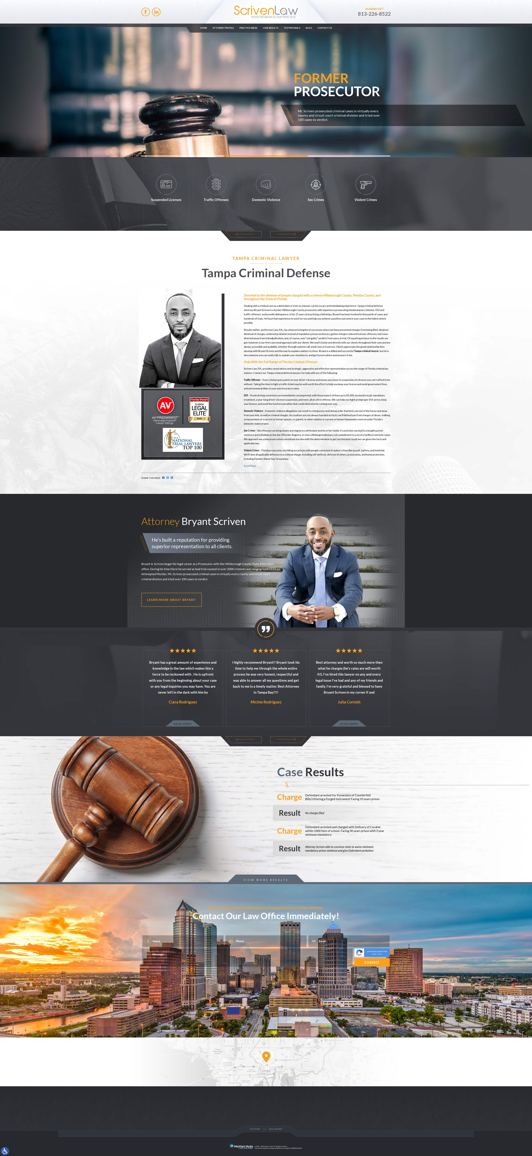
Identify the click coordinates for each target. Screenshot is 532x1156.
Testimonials (292, 27)
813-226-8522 (374, 14)
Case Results (270, 27)
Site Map (255, 1129)
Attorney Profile (223, 27)
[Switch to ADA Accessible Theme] (5, 1151)
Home (203, 27)
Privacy (374, 954)
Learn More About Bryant (171, 599)
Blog (309, 27)
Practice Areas (248, 27)
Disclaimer (275, 1129)
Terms (380, 954)
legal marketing (276, 1148)
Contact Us (325, 27)
